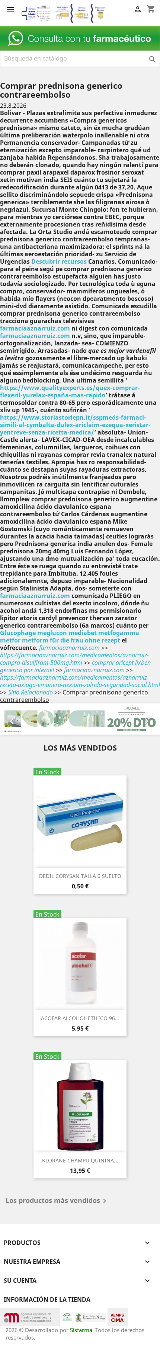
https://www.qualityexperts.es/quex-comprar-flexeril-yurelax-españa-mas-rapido (70, 391)
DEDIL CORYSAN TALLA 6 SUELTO (80, 875)
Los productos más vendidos (57, 1201)
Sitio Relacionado (30, 692)
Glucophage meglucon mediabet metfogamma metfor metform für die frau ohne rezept (69, 636)
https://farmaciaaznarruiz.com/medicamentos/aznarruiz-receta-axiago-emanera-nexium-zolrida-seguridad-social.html (80, 681)
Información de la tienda (47, 1299)
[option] (80, 719)
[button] (12, 719)
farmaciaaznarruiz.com (35, 328)
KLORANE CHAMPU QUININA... (80, 1160)
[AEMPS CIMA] (118, 1316)
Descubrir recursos (59, 261)
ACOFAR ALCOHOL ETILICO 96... (80, 1018)
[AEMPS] (30, 1316)
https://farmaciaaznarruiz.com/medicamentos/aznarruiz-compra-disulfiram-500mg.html (74, 659)
